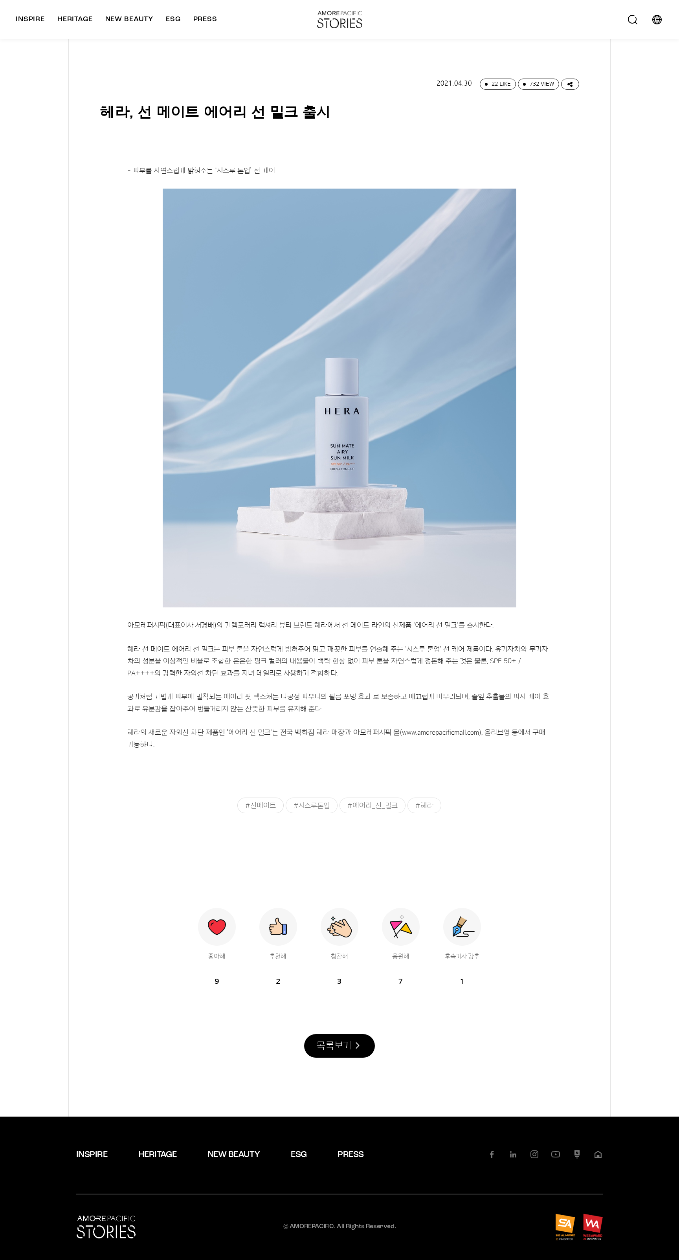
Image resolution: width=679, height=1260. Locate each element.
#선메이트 (260, 805)
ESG (298, 1154)
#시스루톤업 (312, 805)
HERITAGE (157, 1154)
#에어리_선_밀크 (372, 805)
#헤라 (424, 805)
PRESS (350, 1154)
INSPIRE (91, 1154)
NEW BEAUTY (233, 1154)
